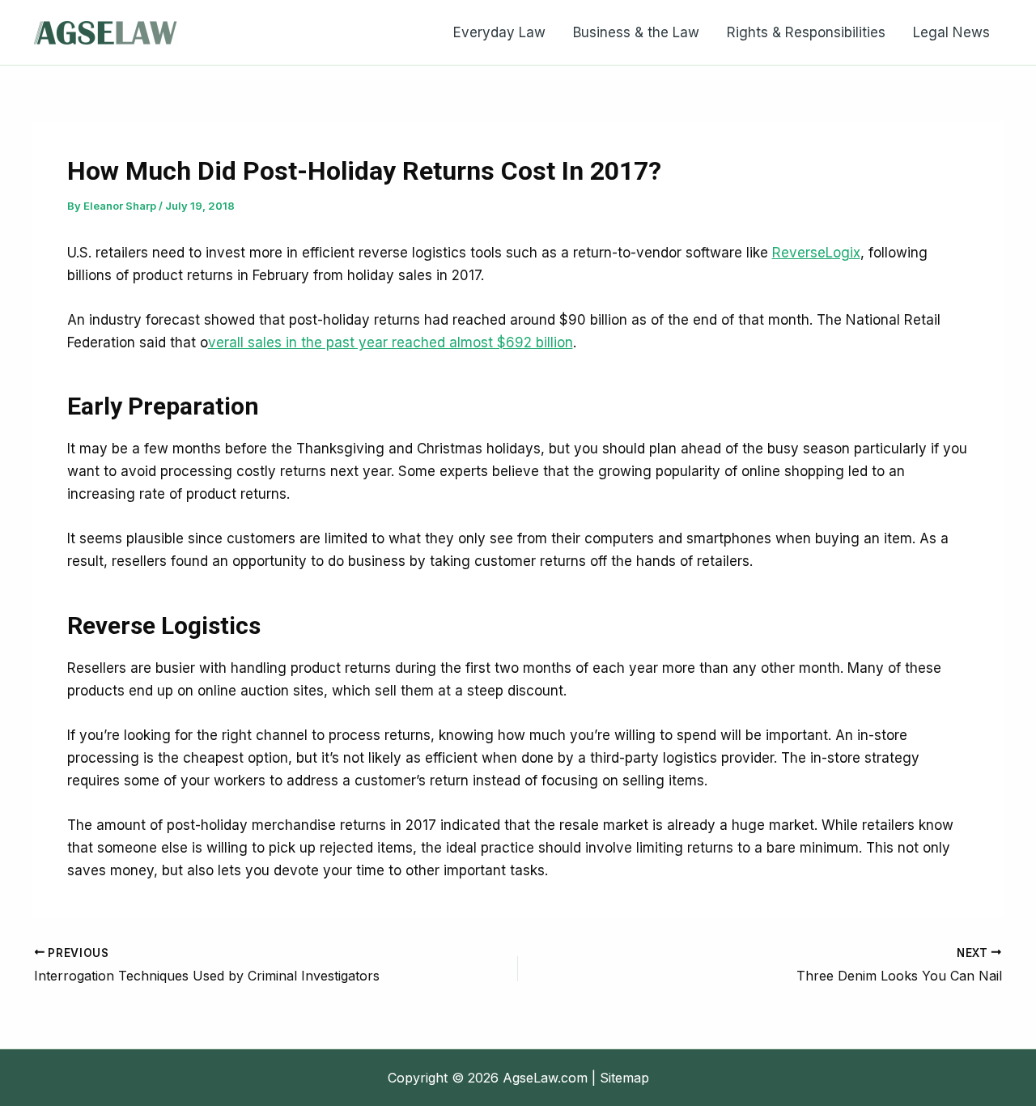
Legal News (951, 32)
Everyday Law (499, 32)
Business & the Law (636, 32)
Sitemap (624, 1078)
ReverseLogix (816, 253)
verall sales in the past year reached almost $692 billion (390, 342)
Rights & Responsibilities (806, 32)
